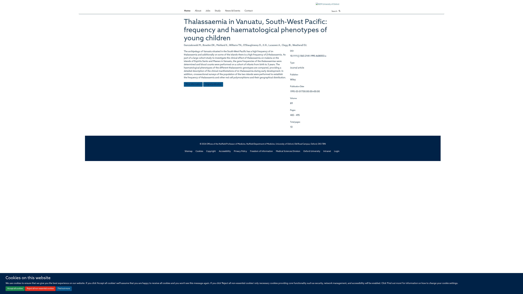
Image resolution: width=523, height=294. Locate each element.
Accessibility (225, 151)
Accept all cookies (15, 289)
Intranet (327, 151)
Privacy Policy (240, 151)
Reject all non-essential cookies (40, 289)
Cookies (199, 151)
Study (218, 11)
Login (336, 151)
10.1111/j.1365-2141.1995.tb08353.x (308, 56)
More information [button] (193, 84)
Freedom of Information (261, 151)
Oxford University (311, 151)
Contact (249, 11)
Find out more (64, 289)
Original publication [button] (213, 84)
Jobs (208, 11)
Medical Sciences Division (288, 151)
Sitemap (188, 151)
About (198, 11)
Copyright (211, 151)
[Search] (339, 11)
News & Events (232, 11)
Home (187, 11)
